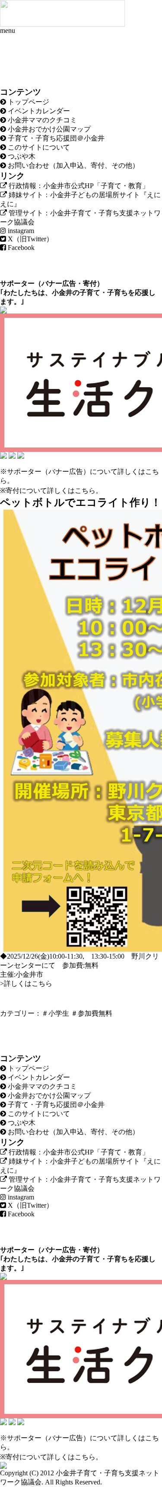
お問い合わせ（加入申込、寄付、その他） (72, 165)
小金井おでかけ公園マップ (48, 129)
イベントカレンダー (38, 111)
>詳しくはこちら (26, 983)
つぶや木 (20, 156)
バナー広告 (58, 283)
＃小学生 (55, 1013)
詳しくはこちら (71, 490)
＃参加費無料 (91, 1013)
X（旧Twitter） (29, 239)
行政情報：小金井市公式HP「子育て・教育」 (78, 185)
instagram (20, 230)
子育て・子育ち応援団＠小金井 (55, 138)
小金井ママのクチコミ (41, 120)
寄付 (90, 283)
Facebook (20, 247)
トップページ (27, 102)
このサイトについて (38, 147)
